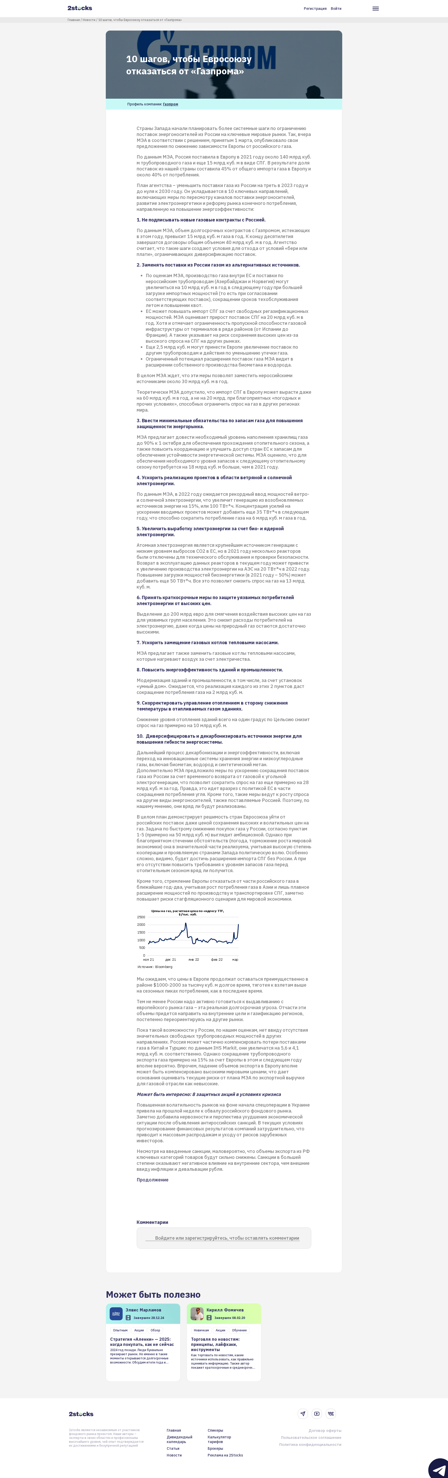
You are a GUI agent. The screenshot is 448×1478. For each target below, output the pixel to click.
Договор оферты (325, 1430)
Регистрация (315, 8)
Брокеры (215, 1448)
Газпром (170, 104)
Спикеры (215, 1430)
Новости (89, 20)
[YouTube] (317, 1414)
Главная (74, 20)
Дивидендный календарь (179, 1439)
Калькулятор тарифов (219, 1439)
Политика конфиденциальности (310, 1444)
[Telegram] (303, 1414)
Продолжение (153, 1180)
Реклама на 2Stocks (225, 1455)
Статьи (173, 1448)
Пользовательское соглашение (311, 1437)
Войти (336, 8)
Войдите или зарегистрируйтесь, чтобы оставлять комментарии (227, 1238)
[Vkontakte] (331, 1414)
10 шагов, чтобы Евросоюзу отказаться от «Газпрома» (140, 20)
